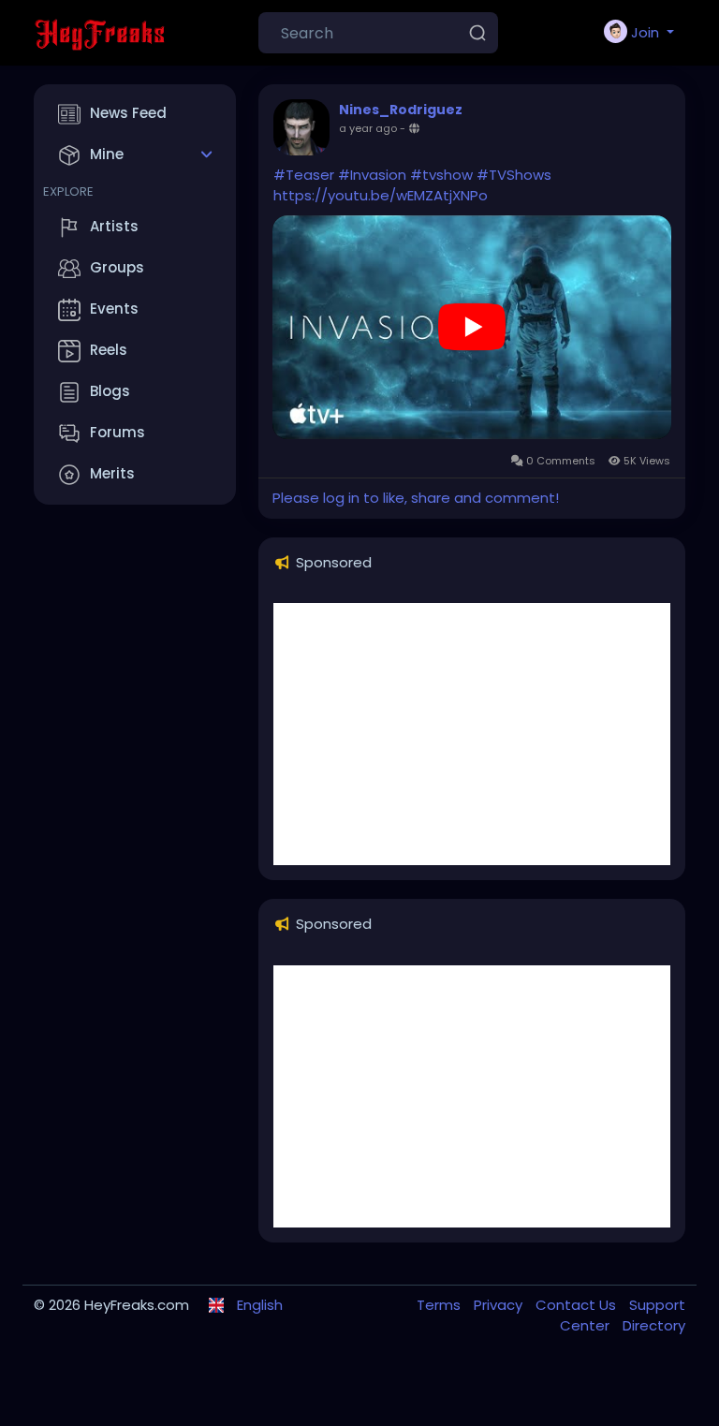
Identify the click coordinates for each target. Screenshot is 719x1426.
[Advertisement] (471, 734)
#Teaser (303, 174)
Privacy (500, 1305)
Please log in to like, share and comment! (415, 497)
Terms (440, 1305)
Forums (117, 432)
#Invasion (372, 174)
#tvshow (441, 174)
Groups (117, 267)
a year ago (368, 128)
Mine (107, 154)
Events (114, 308)
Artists (114, 226)
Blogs (110, 391)
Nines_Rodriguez (400, 109)
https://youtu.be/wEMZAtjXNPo (380, 195)
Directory (654, 1325)
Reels (108, 350)
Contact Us (578, 1305)
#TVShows (514, 174)
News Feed (128, 113)
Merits (112, 473)
